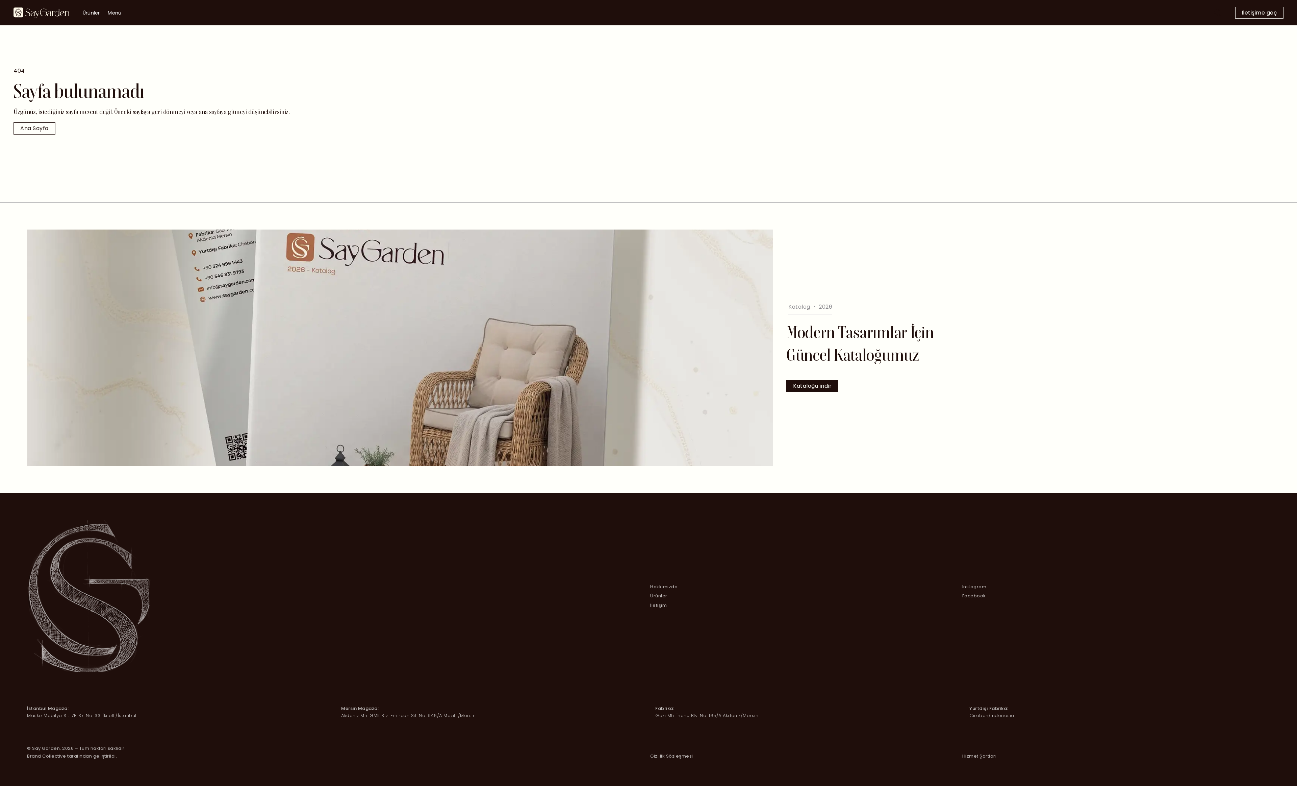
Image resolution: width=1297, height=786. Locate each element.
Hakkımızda (664, 586)
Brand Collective (46, 756)
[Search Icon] (1218, 13)
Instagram (974, 586)
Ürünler (91, 12)
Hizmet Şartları (979, 756)
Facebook (974, 596)
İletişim (658, 605)
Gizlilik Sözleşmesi (671, 756)
